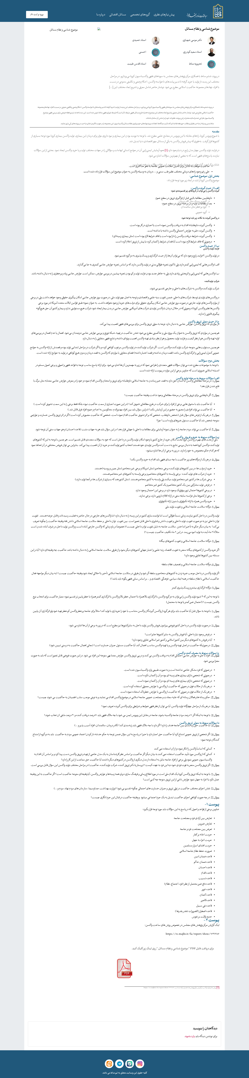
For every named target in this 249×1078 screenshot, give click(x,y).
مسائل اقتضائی (117, 15)
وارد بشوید (190, 1036)
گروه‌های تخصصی (140, 15)
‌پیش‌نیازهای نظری (164, 15)
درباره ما (100, 15)
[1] (166, 150)
